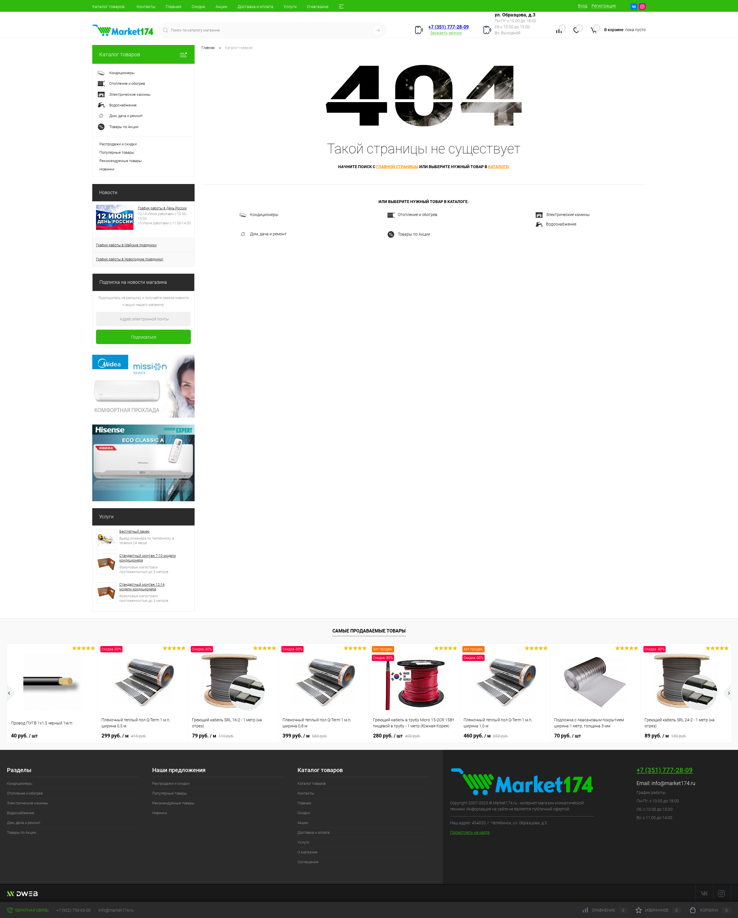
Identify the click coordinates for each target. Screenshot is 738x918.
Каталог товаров (108, 6)
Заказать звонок (446, 33)
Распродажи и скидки (118, 144)
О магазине (317, 6)
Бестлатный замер (134, 532)
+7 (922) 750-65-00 (74, 910)
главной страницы (397, 166)
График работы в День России (162, 208)
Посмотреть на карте (470, 832)
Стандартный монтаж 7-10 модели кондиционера (147, 558)
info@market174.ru (673, 783)
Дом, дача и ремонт (268, 234)
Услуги (290, 6)
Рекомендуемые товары (120, 161)
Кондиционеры (264, 214)
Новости (108, 192)
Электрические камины (568, 214)
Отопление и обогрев (417, 214)
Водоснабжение (561, 224)
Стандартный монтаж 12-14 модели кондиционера (142, 587)
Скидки (198, 6)
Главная (173, 6)
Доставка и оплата (255, 6)
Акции (221, 6)
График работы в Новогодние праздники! (129, 259)
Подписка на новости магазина (133, 282)
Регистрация (604, 5)
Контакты (146, 6)
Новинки (106, 169)
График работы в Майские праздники (126, 245)
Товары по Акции (414, 234)
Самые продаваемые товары (369, 631)
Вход (582, 5)
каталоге (498, 166)
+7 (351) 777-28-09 (448, 27)
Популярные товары (116, 152)
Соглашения (308, 862)
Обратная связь (31, 910)
